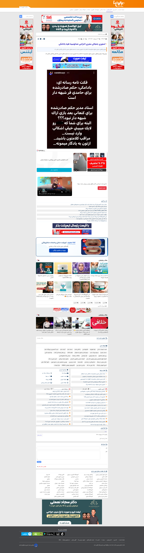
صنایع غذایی (75, 490)
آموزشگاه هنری (89, 496)
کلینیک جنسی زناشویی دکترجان (77, 359)
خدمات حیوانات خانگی (88, 481)
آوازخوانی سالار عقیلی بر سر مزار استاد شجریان (58, 402)
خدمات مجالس (75, 494)
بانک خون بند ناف (91, 365)
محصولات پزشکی (89, 477)
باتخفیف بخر (54, 170)
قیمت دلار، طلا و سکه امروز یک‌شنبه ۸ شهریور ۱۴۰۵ (57, 394)
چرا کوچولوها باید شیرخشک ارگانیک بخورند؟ (97, 221)
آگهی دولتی (74, 540)
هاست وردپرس (72, 362)
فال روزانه (48, 379)
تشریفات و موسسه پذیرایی (72, 492)
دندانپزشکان (104, 490)
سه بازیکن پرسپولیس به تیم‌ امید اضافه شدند (96, 402)
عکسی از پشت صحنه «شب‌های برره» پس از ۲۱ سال (93, 422)
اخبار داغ (85, 389)
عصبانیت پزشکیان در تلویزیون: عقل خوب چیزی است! (57, 422)
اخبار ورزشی (109, 10)
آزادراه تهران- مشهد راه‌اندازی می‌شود (60, 391)
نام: (106, 448)
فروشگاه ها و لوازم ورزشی (87, 488)
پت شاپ (91, 483)
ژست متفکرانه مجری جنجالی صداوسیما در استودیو (94, 376)
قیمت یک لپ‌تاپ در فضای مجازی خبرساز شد (96, 405)
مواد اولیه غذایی (48, 353)
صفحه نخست (121, 10)
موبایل (48, 485)
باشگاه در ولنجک (76, 356)
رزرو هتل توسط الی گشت (59, 353)
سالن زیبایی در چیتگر (101, 362)
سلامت (88, 10)
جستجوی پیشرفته (66, 540)
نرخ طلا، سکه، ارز (46, 373)
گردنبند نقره (62, 349)
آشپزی (92, 10)
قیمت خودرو (63, 376)
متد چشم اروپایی (92, 356)
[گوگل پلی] (48, 534)
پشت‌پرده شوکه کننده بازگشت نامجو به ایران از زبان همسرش (55, 405)
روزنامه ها (64, 373)
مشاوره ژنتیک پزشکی (63, 359)
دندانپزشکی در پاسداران (90, 362)
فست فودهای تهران (74, 485)
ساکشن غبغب (77, 349)
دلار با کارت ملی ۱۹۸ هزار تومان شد (98, 413)
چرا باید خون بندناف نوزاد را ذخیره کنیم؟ (98, 206)
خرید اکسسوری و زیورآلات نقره (51, 349)
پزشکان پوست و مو (88, 475)
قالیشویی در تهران (60, 494)
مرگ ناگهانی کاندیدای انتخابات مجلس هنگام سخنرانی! (56, 413)
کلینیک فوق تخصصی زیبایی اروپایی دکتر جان (96, 359)
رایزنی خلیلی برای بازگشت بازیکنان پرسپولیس (95, 394)
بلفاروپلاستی (85, 349)
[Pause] (74, 171)
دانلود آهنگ (70, 353)
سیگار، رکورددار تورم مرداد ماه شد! (98, 424)
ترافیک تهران (63, 379)
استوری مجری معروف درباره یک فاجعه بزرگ (95, 384)
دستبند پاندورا (103, 353)
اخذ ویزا (48, 475)
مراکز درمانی (104, 483)
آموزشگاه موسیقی (89, 494)
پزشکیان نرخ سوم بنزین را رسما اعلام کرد (59, 416)
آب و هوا (48, 376)
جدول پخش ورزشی (45, 383)
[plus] (44, 39)
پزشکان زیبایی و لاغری (102, 494)
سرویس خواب (61, 485)
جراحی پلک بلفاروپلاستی (64, 356)
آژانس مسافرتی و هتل (59, 496)
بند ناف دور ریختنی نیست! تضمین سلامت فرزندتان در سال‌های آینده (91, 219)
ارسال (39, 462)
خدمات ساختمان (60, 492)
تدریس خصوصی (74, 477)
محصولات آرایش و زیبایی (101, 481)
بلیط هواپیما (92, 349)
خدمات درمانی (89, 479)
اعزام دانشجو (47, 477)
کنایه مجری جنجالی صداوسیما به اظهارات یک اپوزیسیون (92, 379)
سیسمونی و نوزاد (46, 481)
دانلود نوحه (80, 362)
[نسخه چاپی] (38, 39)
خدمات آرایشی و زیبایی (102, 479)
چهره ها (97, 10)
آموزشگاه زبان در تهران (88, 492)
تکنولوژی (76, 10)
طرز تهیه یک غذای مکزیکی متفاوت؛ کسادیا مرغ (95, 408)
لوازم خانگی (47, 488)
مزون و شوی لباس (60, 477)
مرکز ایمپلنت (57, 365)
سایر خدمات (47, 494)
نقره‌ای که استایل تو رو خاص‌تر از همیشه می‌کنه (96, 208)
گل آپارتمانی (84, 356)
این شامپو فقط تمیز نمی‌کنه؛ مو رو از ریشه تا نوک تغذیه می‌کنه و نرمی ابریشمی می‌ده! (88, 217)
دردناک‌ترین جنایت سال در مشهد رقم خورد (59, 397)
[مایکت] (26, 534)
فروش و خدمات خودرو (45, 492)
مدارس (76, 479)
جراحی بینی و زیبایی (102, 496)
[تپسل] (37, 150)
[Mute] (76, 171)
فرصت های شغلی (90, 540)
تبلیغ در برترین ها (81, 540)
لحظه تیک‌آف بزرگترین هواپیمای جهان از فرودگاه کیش (93, 419)
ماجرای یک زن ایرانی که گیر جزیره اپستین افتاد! (94, 397)
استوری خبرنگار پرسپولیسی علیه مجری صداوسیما (94, 382)
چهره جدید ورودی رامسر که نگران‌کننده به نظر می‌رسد (56, 408)
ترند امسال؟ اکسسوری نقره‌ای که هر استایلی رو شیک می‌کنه (93, 212)
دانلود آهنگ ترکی (45, 362)
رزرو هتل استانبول (102, 356)
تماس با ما (98, 540)
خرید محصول (102, 188)
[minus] (41, 39)
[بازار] (37, 534)
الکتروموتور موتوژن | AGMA (68, 365)
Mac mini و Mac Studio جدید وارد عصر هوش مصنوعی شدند (92, 210)
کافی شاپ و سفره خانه (73, 488)
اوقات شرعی (63, 383)
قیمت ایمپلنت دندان (101, 349)
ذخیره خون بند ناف (52, 359)
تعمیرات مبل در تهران (59, 483)
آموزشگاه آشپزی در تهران (72, 475)
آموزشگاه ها (90, 490)
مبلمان (62, 481)
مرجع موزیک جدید (94, 353)
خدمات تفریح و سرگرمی (44, 483)
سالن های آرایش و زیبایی (101, 475)
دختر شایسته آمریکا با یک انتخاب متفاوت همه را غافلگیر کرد (55, 424)
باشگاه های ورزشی (89, 485)
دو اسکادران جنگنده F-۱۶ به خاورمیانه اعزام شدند (95, 416)
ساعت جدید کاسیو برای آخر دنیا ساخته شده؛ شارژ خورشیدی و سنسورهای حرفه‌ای (89, 204)
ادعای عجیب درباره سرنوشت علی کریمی (60, 419)
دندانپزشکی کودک (103, 492)
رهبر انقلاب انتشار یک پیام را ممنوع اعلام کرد (59, 399)
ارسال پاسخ (40, 435)
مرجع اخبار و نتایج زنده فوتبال (81, 353)
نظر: (106, 452)
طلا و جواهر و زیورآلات (59, 479)
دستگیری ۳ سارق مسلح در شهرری (97, 400)
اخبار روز (115, 10)
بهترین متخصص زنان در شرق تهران (59, 362)
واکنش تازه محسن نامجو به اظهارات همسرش (95, 410)
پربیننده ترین (65, 388)
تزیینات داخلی (61, 490)
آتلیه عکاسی (75, 496)
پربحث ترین (47, 388)
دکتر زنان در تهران (103, 488)
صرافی (48, 479)
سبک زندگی (103, 10)
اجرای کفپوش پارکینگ (101, 365)
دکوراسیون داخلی (60, 488)
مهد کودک (76, 481)
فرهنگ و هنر (83, 10)
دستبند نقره (69, 349)
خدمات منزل (47, 490)
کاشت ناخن (104, 477)
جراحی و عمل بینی (81, 365)
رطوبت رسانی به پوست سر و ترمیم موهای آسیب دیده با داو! (93, 215)
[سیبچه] (59, 534)
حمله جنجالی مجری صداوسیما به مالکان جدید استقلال (93, 374)
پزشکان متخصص (103, 485)
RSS (60, 540)
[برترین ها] (118, 4)
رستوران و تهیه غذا (74, 483)
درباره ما (103, 540)
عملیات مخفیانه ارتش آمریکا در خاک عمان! (59, 410)
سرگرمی (71, 10)
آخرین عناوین (101, 389)
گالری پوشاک (61, 475)
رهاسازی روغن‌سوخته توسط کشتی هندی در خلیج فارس (92, 391)
